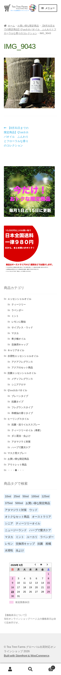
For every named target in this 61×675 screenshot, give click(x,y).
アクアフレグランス (22, 361)
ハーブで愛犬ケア (21, 447)
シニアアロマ (19, 384)
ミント (15, 316)
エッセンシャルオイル (19, 299)
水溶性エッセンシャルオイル (23, 356)
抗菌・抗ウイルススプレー (26, 424)
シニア (9, 523)
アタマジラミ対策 (21, 441)
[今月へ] (42, 565)
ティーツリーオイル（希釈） (27, 430)
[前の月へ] (36, 565)
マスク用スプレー (17, 453)
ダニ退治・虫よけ (21, 436)
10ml (8, 496)
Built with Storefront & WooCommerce (26, 655)
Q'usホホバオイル (17, 390)
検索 (30, 669)
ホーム (11, 25)
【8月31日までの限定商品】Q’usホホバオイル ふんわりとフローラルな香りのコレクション (30, 29)
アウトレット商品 (17, 464)
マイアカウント (10, 669)
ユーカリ (32, 537)
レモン (9, 543)
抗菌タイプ (17, 401)
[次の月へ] (49, 565)
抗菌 (40, 543)
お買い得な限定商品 (28, 25)
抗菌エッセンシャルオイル (22, 373)
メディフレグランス (22, 378)
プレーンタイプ (20, 396)
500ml (19, 503)
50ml (26, 496)
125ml (45, 496)
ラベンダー (17, 310)
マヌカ (15, 333)
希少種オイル (19, 338)
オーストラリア (41, 516)
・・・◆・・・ (16, 470)
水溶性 (9, 550)
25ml (17, 496)
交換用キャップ (20, 344)
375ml (9, 503)
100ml (35, 496)
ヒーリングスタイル (18, 418)
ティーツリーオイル (28, 523)
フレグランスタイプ (22, 407)
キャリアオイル (16, 350)
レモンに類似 (19, 321)
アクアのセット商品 (22, 367)
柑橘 (48, 543)
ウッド (33, 509)
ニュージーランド (16, 530)
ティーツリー (19, 304)
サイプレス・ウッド (22, 327)
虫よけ (20, 550)
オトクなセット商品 (17, 516)
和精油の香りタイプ (22, 413)
